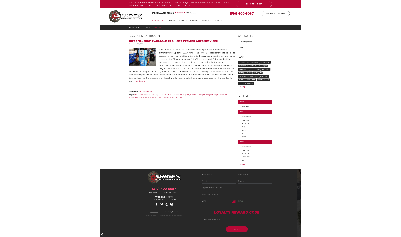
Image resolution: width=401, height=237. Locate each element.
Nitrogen (157, 27)
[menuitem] (158, 20)
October (245, 120)
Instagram (172, 204)
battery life (258, 73)
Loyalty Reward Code (237, 212)
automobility (255, 69)
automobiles (243, 69)
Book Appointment (254, 4)
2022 (242, 102)
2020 (242, 142)
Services (183, 20)
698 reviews (191, 13)
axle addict (266, 69)
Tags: (241, 57)
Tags (148, 27)
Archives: (244, 96)
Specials (172, 20)
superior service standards (163, 97)
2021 (241, 112)
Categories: (245, 36)
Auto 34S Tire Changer (258, 66)
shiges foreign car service (216, 95)
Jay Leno (159, 95)
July (243, 127)
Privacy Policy (154, 212)
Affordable (255, 62)
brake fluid (264, 76)
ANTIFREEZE (243, 66)
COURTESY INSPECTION (144, 95)
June (244, 130)
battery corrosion (245, 73)
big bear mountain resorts (248, 76)
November (246, 117)
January (245, 107)
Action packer (244, 62)
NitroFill (193, 95)
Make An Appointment (275, 13)
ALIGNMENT (265, 62)
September (247, 123)
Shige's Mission (158, 20)
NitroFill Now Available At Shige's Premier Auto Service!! (173, 41)
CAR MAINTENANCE (246, 83)
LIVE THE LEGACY (171, 95)
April (244, 137)
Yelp (167, 204)
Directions (207, 20)
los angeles (184, 95)
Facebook (157, 204)
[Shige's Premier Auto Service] (125, 16)
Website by (171, 212)
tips (241, 47)
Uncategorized (145, 91)
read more (140, 81)
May (243, 133)
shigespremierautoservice (140, 97)
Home (131, 27)
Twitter (162, 204)
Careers (219, 20)
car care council (263, 80)
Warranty (194, 20)
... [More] (241, 87)
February (245, 157)
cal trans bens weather (247, 80)
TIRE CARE (179, 97)
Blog (140, 27)
